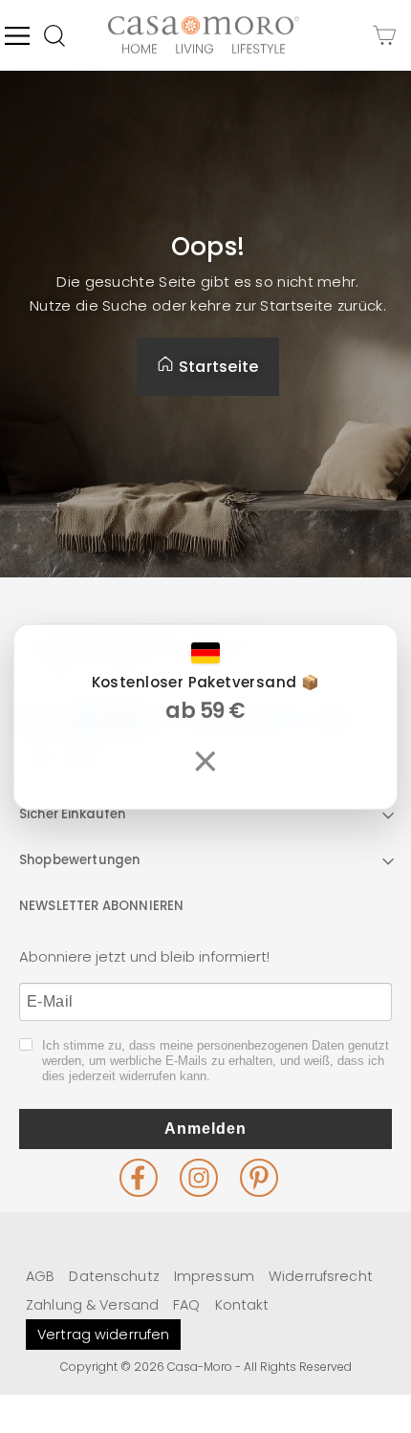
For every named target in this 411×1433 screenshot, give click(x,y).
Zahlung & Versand (92, 1304)
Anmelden (205, 1128)
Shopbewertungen (79, 860)
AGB (40, 1276)
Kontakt (242, 1304)
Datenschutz (114, 1276)
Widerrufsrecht (321, 1276)
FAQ (186, 1304)
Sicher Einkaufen (72, 814)
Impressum (214, 1276)
